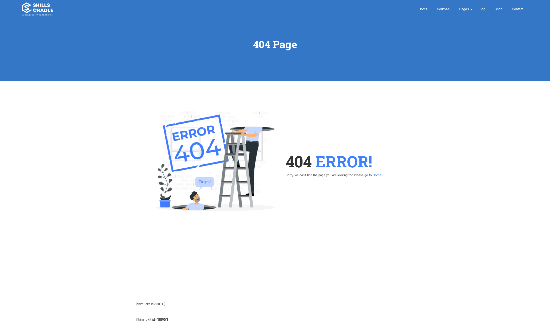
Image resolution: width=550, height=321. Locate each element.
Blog (481, 9)
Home (423, 9)
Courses (443, 9)
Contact (517, 9)
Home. (377, 175)
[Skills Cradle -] (37, 9)
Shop (499, 9)
